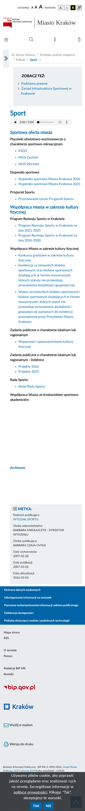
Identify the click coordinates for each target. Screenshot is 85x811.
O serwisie (10, 650)
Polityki (20, 60)
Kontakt (9, 674)
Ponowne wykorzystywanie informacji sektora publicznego (41, 605)
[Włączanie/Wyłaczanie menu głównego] (6, 40)
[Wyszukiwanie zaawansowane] (31, 39)
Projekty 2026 (28, 366)
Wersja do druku (21, 744)
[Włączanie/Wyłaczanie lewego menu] (6, 59)
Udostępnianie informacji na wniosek (27, 597)
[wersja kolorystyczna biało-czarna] (67, 7)
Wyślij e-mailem (21, 725)
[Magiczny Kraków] (42, 709)
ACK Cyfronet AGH (24, 771)
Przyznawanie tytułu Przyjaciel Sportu (45, 199)
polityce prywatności (30, 792)
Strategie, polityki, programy (57, 55)
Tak (36, 806)
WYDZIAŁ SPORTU (25, 519)
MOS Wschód (28, 164)
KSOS (23, 150)
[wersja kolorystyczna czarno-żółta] (73, 7)
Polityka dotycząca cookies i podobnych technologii (37, 620)
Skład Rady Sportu (31, 386)
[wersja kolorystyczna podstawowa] (60, 7)
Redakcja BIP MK (15, 668)
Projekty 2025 (28, 371)
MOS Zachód (28, 157)
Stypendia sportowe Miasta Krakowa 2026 (49, 179)
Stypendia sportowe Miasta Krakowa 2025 (49, 184)
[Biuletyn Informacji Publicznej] (42, 690)
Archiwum (17, 468)
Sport (33, 60)
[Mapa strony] (55, 40)
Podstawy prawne (34, 83)
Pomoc (8, 656)
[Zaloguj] (80, 40)
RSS (6, 638)
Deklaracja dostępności (19, 613)
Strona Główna (25, 55)
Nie (48, 806)
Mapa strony (12, 632)
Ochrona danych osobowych (22, 590)
